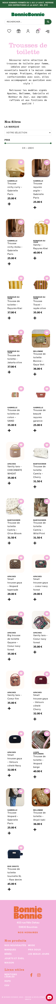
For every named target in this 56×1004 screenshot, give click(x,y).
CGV (6, 985)
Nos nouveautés (15, 945)
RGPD (7, 981)
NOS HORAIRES (28, 932)
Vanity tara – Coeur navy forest (40, 639)
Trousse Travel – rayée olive (39, 304)
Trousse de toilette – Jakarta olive (14, 359)
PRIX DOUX (34, 949)
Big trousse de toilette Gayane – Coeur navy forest (13, 642)
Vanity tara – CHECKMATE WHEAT (14, 470)
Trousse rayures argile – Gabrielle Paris (38, 190)
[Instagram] (39, 975)
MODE (31, 945)
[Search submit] (48, 21)
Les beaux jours (38, 954)
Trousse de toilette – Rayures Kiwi (14, 304)
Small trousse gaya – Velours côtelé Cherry (40, 702)
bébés (8, 954)
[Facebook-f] (31, 975)
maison (9, 962)
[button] (47, 31)
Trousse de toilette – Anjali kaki (39, 816)
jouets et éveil (14, 958)
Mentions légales (10, 975)
